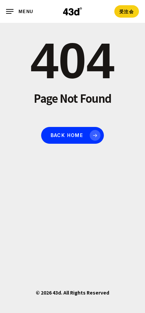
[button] (19, 11)
